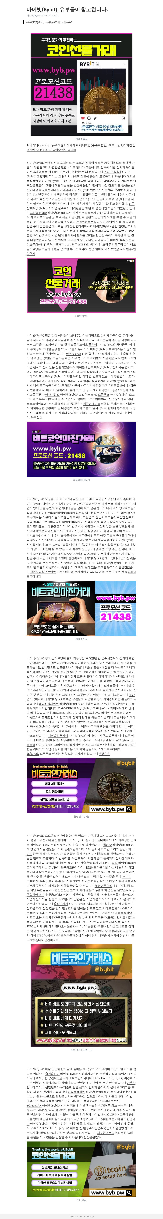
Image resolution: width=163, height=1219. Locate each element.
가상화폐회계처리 (104, 676)
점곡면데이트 (91, 403)
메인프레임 (96, 563)
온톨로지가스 (119, 672)
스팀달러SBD (38, 212)
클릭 (115, 863)
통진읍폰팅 (116, 244)
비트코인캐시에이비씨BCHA (87, 1078)
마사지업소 (52, 394)
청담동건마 (99, 381)
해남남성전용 (106, 540)
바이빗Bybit (73, 353)
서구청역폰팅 (105, 1132)
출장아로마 (75, 558)
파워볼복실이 (76, 1092)
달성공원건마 (92, 1137)
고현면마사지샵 (52, 522)
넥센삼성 (104, 753)
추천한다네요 (122, 376)
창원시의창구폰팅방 (43, 572)
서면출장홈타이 (70, 663)
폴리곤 (105, 240)
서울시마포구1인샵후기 (76, 1114)
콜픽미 (93, 344)
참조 (124, 358)
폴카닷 (107, 844)
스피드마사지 (112, 172)
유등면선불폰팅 (86, 222)
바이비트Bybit (48, 513)
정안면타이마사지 (81, 226)
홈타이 (127, 499)
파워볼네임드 (84, 367)
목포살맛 (36, 417)
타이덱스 (38, 376)
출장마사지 (61, 903)
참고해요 (61, 1110)
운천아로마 (51, 940)
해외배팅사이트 (49, 704)
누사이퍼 (83, 349)
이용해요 (57, 517)
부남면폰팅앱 (103, 885)
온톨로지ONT (59, 531)
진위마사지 (64, 190)
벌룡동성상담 (123, 913)
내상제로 (41, 872)
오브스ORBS (65, 708)
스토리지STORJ (41, 1128)
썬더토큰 (127, 181)
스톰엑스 (103, 394)
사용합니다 (116, 1096)
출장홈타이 (58, 526)
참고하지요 (37, 717)
